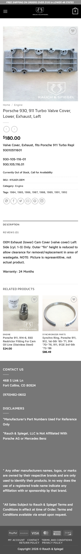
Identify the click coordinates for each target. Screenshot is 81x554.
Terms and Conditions (57, 539)
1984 (13, 192)
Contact (33, 539)
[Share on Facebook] (13, 201)
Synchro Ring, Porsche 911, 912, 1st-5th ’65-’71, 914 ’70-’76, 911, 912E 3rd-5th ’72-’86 (59, 343)
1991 (57, 192)
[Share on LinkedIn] (42, 201)
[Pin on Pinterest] (35, 201)
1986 (27, 192)
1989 (50, 192)
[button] (5, 11)
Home (6, 104)
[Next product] (6, 129)
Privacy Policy (52, 542)
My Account (16, 539)
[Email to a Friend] (28, 201)
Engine (18, 104)
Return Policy (29, 542)
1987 (35, 192)
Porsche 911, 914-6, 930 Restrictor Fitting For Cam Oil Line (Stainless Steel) (19, 341)
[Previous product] (14, 129)
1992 (64, 192)
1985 (20, 192)
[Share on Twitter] (20, 201)
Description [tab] (11, 224)
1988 (42, 192)
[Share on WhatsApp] (6, 201)
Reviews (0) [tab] (10, 232)
